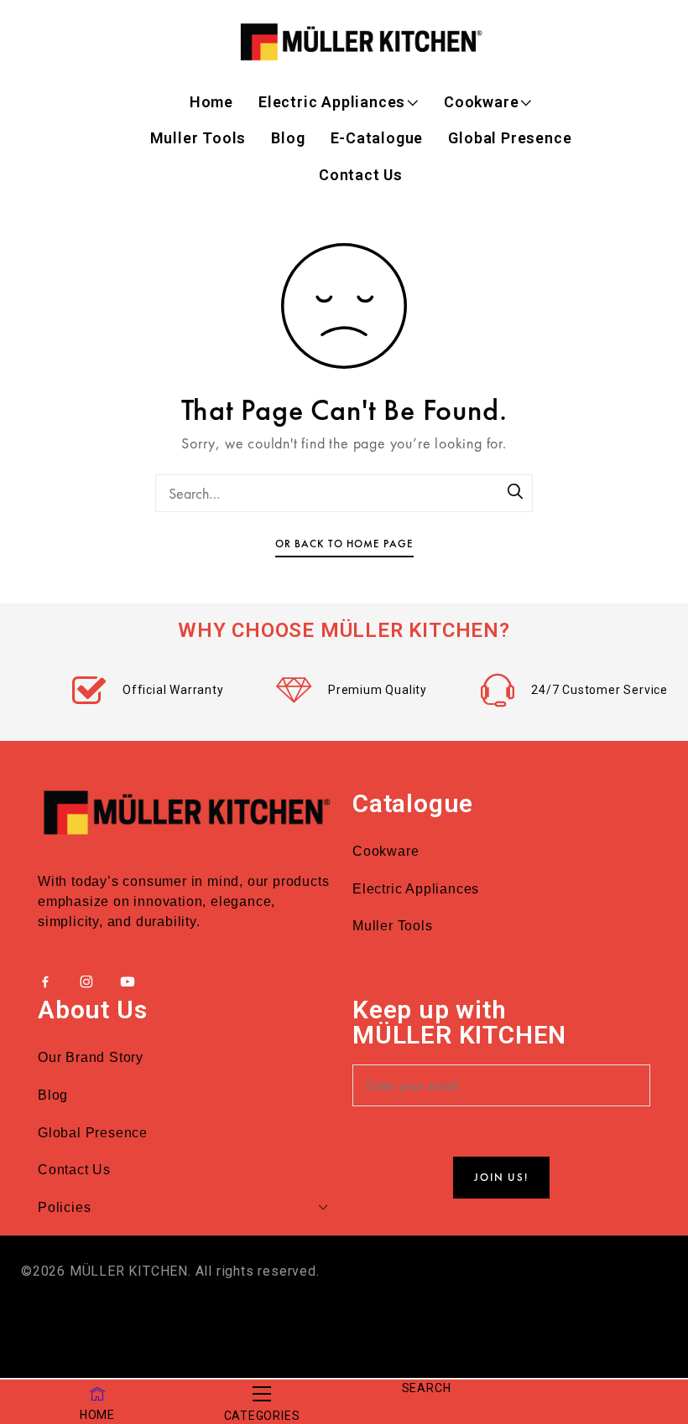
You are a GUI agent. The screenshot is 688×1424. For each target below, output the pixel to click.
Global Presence (509, 138)
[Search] (516, 493)
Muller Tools (198, 138)
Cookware (481, 102)
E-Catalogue (377, 138)
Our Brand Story (90, 1057)
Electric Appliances (331, 102)
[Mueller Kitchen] (360, 42)
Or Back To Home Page (344, 543)
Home (211, 102)
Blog (288, 138)
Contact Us (361, 175)
